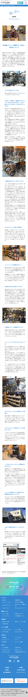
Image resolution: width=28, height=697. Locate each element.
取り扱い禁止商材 (21, 669)
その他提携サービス (19, 616)
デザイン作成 (5, 613)
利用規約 (7, 669)
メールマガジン (18, 637)
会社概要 (7, 667)
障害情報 (4, 641)
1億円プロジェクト (19, 613)
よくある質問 (5, 647)
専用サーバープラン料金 (20, 621)
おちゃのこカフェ (6, 649)
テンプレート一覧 (6, 602)
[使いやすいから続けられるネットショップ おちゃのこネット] (5, 3)
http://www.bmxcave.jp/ (14, 18)
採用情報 (21, 667)
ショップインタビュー (7, 629)
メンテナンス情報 (19, 641)
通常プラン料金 (5, 621)
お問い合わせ (18, 647)
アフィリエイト (5, 616)
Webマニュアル (18, 649)
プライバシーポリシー (21, 672)
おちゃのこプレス (19, 631)
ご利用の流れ (5, 623)
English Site (25, 0)
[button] (26, 3)
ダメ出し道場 (5, 631)
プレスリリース (5, 639)
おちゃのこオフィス (6, 605)
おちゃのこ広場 (5, 652)
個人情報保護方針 (7, 672)
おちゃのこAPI (5, 608)
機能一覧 (4, 600)
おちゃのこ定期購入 (19, 602)
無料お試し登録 (14, 587)
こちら (14, 695)
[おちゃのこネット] (14, 658)
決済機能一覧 (18, 600)
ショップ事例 (18, 629)
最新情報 (4, 637)
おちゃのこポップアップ (20, 608)
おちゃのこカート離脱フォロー (20, 605)
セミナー (17, 639)
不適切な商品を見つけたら (21, 652)
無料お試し (20, 2)
